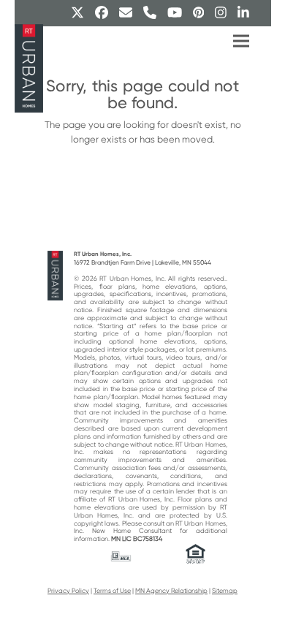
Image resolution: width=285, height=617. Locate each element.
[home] (56, 275)
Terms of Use (112, 590)
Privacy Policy (68, 590)
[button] (241, 41)
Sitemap (225, 590)
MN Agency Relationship (171, 590)
